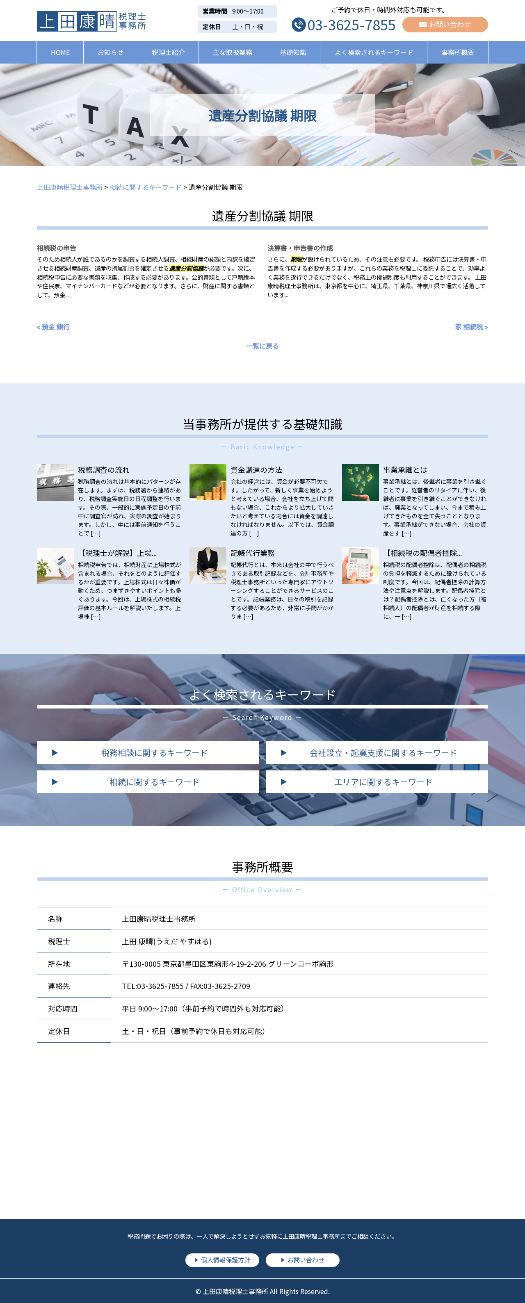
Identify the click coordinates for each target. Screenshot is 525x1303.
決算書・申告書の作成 (300, 248)
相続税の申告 (56, 248)
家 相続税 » (471, 326)
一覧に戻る (262, 346)
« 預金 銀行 (53, 326)
